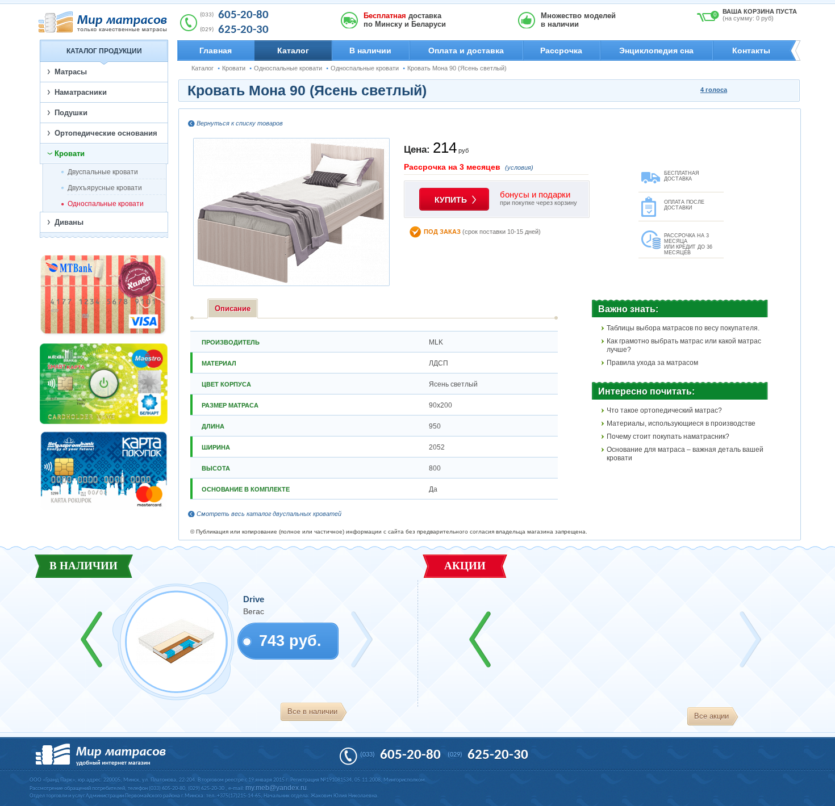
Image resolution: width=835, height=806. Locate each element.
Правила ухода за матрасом (652, 363)
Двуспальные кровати (103, 172)
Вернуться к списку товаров (240, 123)
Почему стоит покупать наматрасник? (668, 436)
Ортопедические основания (106, 133)
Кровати (233, 68)
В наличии (370, 50)
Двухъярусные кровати (105, 188)
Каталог (293, 50)
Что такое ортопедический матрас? (664, 410)
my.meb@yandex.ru (276, 788)
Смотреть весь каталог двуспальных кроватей (269, 513)
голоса (713, 89)
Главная (215, 50)
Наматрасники (81, 92)
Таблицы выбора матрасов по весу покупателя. (683, 328)
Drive (253, 599)
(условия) (519, 167)
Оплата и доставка (466, 50)
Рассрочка (561, 50)
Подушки (71, 112)
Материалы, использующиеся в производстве (681, 423)
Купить (451, 199)
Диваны (69, 222)
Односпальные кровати (288, 68)
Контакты (751, 50)
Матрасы (71, 72)
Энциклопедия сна (656, 50)
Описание (232, 308)
